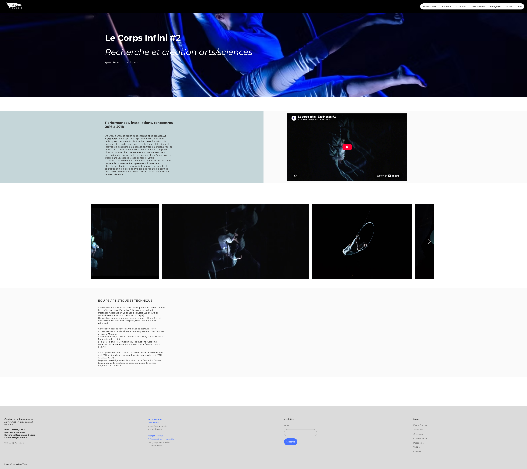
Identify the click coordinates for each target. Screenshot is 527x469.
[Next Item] (429, 241)
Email (286, 425)
